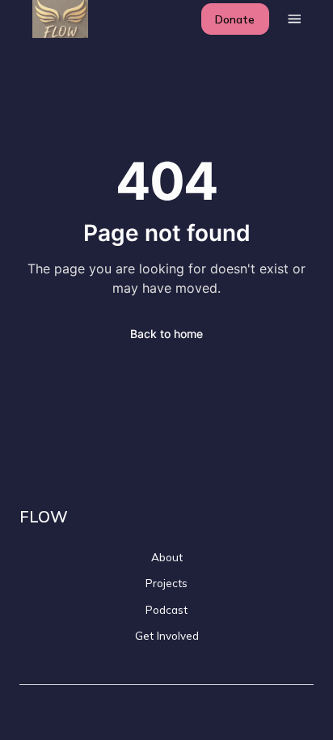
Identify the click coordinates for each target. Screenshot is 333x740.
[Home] (51, 19)
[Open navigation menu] (294, 19)
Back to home (166, 333)
